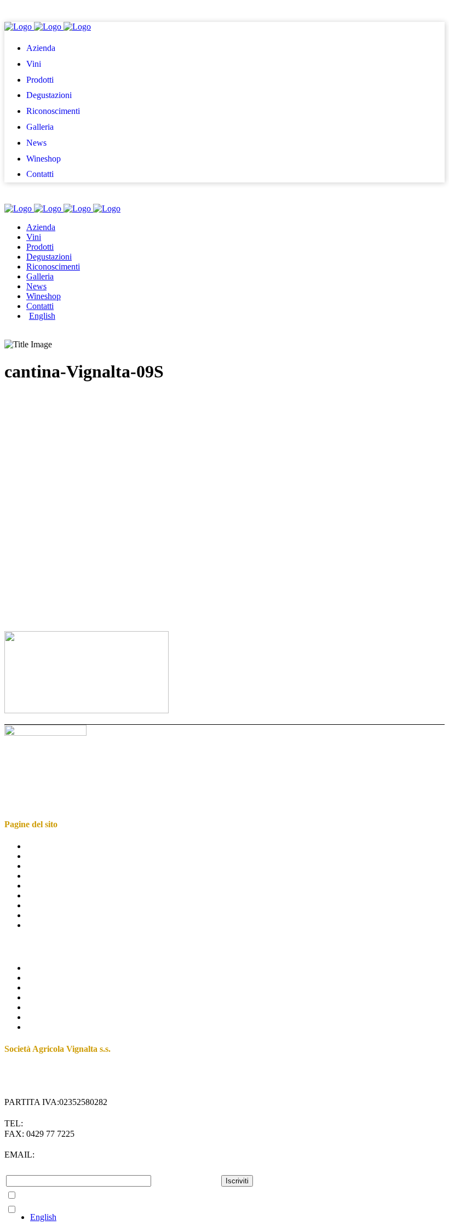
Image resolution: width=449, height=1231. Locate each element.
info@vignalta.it (79, 1154)
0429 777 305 (49, 1123)
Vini (33, 856)
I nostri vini (46, 967)
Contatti (40, 925)
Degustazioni (49, 875)
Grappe (39, 1017)
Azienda (40, 846)
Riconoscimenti (53, 885)
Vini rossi (42, 977)
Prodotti (40, 866)
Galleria (40, 895)
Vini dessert (46, 997)
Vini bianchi (47, 987)
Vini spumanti (50, 1007)
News (36, 905)
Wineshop (43, 915)
